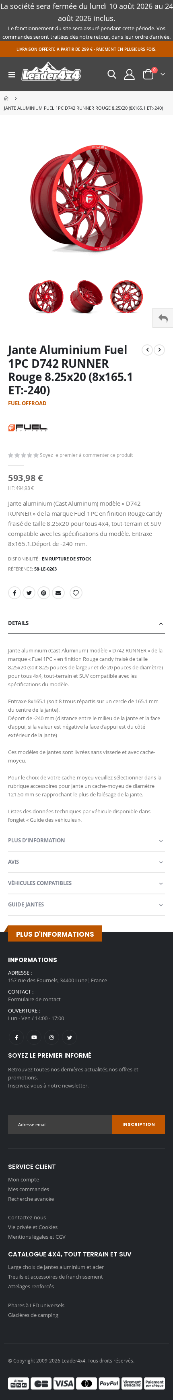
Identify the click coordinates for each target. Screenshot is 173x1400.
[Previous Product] (147, 350)
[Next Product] (159, 350)
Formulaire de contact (34, 999)
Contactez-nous (27, 1217)
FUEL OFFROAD (27, 403)
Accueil (7, 98)
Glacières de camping (33, 1315)
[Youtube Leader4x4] (34, 1037)
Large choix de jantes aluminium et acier (56, 1267)
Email (58, 592)
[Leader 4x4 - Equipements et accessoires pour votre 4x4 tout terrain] (51, 74)
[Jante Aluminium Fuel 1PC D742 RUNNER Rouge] (46, 297)
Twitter (29, 592)
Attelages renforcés (31, 1286)
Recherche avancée (31, 1198)
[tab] (86, 623)
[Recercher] (112, 74)
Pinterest (43, 592)
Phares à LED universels (36, 1305)
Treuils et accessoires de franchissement (55, 1276)
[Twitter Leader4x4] (69, 1037)
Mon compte (23, 1179)
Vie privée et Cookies (33, 1227)
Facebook (14, 592)
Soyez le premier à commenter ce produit (86, 455)
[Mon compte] (129, 74)
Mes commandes (28, 1189)
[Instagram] (51, 1037)
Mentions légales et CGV (37, 1236)
